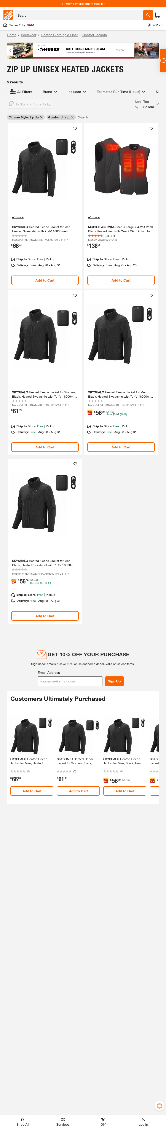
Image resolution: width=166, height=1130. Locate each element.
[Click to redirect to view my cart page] (157, 15)
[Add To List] (75, 128)
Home (11, 35)
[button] (147, 104)
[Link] (45, 205)
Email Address (49, 672)
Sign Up (114, 681)
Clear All (83, 117)
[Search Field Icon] (148, 15)
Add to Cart (44, 280)
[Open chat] (163, 60)
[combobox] (79, 15)
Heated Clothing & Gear (59, 35)
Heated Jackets (94, 35)
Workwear (28, 35)
